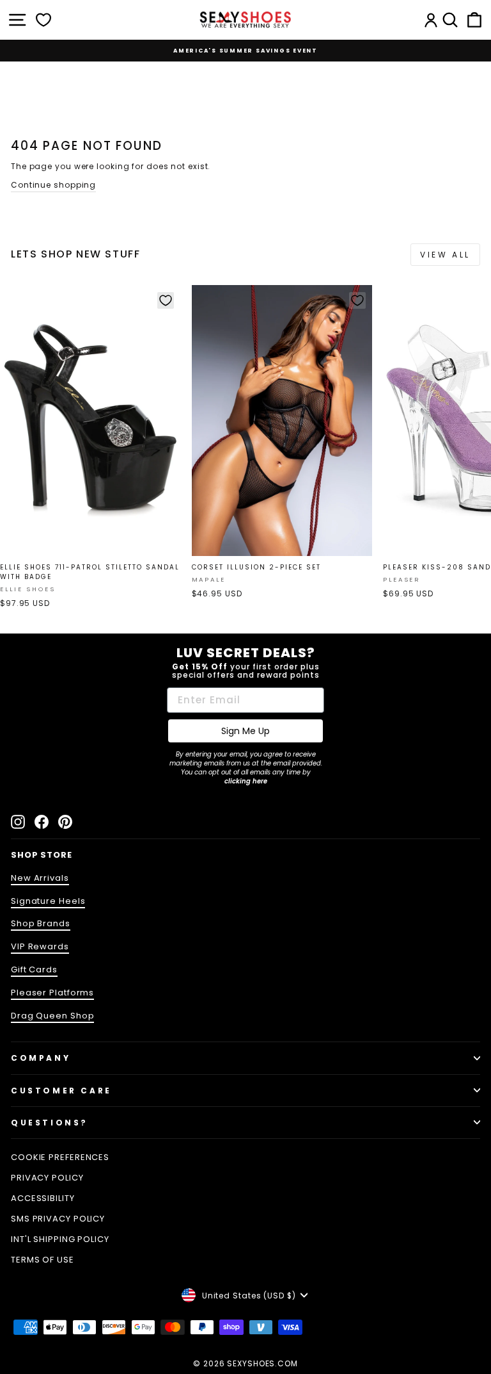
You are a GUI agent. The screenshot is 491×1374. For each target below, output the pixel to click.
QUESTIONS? (49, 1122)
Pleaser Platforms (52, 992)
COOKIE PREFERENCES (60, 1157)
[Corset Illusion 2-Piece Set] (282, 421)
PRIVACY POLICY (47, 1178)
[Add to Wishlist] (165, 300)
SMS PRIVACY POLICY (58, 1219)
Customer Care (61, 1090)
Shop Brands (40, 923)
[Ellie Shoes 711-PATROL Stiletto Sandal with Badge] (90, 421)
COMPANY (40, 1057)
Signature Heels (48, 901)
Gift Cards (34, 969)
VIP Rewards (40, 946)
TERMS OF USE (42, 1260)
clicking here (245, 781)
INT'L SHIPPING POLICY (60, 1239)
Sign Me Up (245, 730)
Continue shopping (53, 184)
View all (445, 254)
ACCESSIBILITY (43, 1198)
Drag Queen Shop (52, 1016)
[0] (43, 20)
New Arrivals (40, 878)
